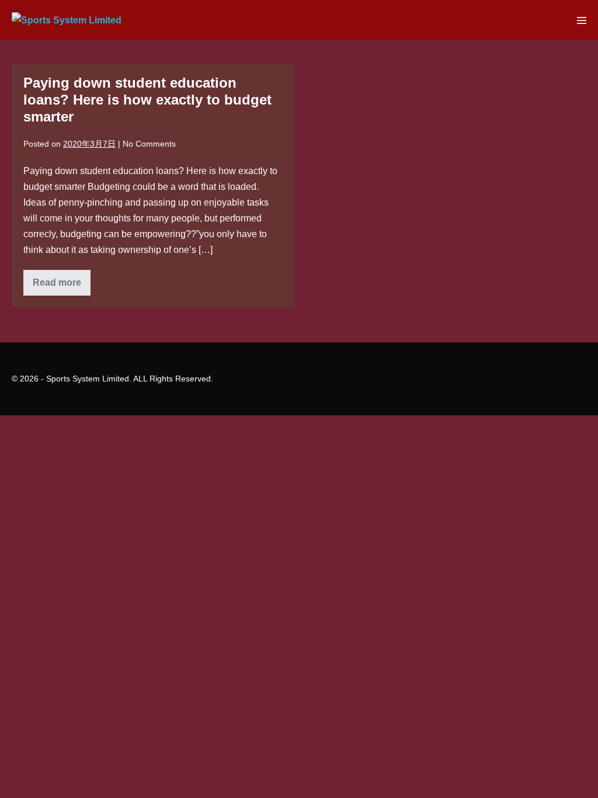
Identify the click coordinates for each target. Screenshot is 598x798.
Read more (62, 286)
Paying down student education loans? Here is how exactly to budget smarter (147, 99)
